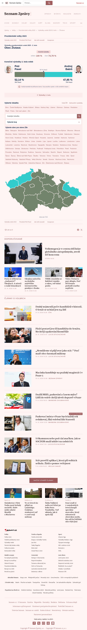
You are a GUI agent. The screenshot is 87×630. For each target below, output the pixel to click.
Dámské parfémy (50, 590)
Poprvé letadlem (36, 561)
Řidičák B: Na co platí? (65, 566)
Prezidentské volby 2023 (15, 36)
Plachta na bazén (26, 582)
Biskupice (13, 130)
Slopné (59, 152)
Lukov (78, 141)
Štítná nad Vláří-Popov (24, 156)
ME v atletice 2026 (64, 545)
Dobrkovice (22, 134)
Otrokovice (24, 148)
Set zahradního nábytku (63, 582)
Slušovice (66, 152)
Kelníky (14, 141)
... (81, 22)
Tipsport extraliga (64, 543)
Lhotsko (38, 141)
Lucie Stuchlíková (57, 334)
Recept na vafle (9, 569)
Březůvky (8, 134)
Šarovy (13, 156)
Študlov (35, 156)
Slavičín (53, 152)
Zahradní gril (77, 582)
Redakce (54, 602)
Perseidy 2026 (45, 578)
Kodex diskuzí (45, 610)
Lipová (49, 141)
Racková (16, 152)
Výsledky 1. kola (45, 95)
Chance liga (62, 537)
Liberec (52, 107)
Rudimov (31, 152)
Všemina (15, 163)
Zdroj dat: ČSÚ (43, 217)
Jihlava (37, 107)
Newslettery (56, 610)
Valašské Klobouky (11, 159)
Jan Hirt (33, 543)
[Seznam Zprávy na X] (38, 623)
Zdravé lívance (9, 563)
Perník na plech (9, 572)
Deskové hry (69, 590)
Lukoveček (9, 145)
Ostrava (66, 107)
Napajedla (41, 145)
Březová (77, 130)
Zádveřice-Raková (34, 163)
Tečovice (42, 156)
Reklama (61, 602)
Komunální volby (9, 551)
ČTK (50, 312)
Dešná (15, 134)
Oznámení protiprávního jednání (44, 606)
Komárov (21, 141)
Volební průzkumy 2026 (11, 540)
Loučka (55, 141)
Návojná (48, 145)
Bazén (17, 582)
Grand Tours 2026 (36, 551)
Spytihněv (74, 152)
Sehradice (46, 152)
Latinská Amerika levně (38, 569)
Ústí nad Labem (21, 111)
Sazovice (38, 152)
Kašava (7, 141)
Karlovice (71, 138)
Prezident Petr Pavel (25, 40)
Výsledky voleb (9, 543)
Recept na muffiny (10, 561)
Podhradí (40, 148)
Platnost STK (62, 572)
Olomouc (60, 107)
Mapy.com (23, 578)
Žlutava (66, 163)
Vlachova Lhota (60, 159)
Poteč (67, 148)
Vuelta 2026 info (36, 537)
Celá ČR (64, 103)
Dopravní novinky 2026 (65, 563)
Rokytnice (23, 152)
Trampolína (36, 582)
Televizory (77, 590)
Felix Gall (34, 548)
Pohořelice (60, 148)
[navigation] (2, 3)
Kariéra (30, 602)
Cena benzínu (55, 578)
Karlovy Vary (45, 107)
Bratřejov (51, 130)
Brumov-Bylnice (61, 130)
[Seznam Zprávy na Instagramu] (43, 623)
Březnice (70, 130)
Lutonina (17, 145)
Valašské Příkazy (25, 159)
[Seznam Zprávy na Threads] (48, 623)
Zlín (29, 111)
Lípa (44, 141)
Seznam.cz (80, 3)
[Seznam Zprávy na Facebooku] (34, 623)
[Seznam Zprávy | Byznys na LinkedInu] (52, 623)
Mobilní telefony (26, 590)
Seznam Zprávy (55, 378)
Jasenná (50, 138)
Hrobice (25, 138)
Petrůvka (33, 148)
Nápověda (37, 602)
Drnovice (47, 134)
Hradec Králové (28, 107)
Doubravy (39, 134)
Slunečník (44, 582)
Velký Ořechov (36, 159)
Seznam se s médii (32, 610)
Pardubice (74, 107)
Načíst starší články (43, 480)
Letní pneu (60, 590)
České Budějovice (16, 107)
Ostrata (17, 148)
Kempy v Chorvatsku (37, 558)
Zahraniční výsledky (76, 103)
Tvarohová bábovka (10, 566)
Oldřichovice (9, 148)
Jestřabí (57, 138)
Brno (7, 107)
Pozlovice (73, 148)
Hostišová (18, 138)
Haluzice (76, 134)
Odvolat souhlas (68, 610)
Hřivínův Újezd (34, 138)
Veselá (45, 159)
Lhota (33, 141)
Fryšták (60, 134)
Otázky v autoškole (64, 569)
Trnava (62, 156)
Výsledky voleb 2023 (10, 40)
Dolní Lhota (31, 134)
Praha (12, 111)
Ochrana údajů (71, 602)
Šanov (7, 156)
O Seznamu (22, 602)
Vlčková (8, 163)
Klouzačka (52, 582)
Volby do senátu (9, 548)
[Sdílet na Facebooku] (78, 230)
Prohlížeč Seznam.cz (65, 606)
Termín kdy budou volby (12, 545)
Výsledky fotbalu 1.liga (65, 540)
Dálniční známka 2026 (65, 561)
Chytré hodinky (37, 593)
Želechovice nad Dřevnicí (54, 163)
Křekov (27, 141)
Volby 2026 (7, 537)
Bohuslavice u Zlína (40, 130)
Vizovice (51, 159)
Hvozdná (43, 138)
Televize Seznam (18, 610)
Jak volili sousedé (39, 40)
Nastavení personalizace (43, 614)
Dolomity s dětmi (36, 572)
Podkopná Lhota (49, 148)
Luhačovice (71, 141)
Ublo (67, 156)
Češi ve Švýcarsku (37, 566)
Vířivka (43, 585)
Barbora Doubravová (59, 400)
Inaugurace (50, 40)
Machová (24, 145)
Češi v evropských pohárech (69, 578)
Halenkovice (68, 134)
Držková (54, 134)
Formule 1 (61, 548)
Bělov (7, 130)
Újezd (72, 156)
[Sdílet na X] (81, 230)
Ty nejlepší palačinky (11, 558)
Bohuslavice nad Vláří (25, 130)
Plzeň (7, 111)
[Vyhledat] (49, 3)
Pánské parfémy (48, 593)
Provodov (8, 152)
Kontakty (46, 602)
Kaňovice (64, 138)
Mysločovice (32, 145)
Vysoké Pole (23, 163)
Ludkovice (62, 141)
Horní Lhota (9, 138)
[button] (23, 253)
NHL (59, 551)
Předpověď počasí (33, 578)
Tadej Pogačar (35, 545)
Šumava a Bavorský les (38, 563)
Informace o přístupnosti (22, 606)
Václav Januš (54, 466)
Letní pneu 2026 (63, 558)
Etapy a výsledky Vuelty (38, 540)
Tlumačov (55, 156)
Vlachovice (70, 159)
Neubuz (74, 145)
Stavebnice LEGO (38, 590)
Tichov (49, 156)
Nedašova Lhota (65, 145)
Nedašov (56, 145)
